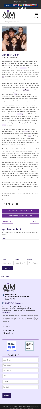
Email (17, 259)
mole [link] (3, 63)
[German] (21, 5)
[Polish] (33, 5)
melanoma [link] (23, 68)
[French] (18, 5)
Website (29, 259)
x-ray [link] (15, 94)
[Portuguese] (36, 5)
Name (4, 259)
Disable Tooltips (4, 276)
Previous (7, 222)
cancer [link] (4, 125)
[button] (36, 13)
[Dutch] (16, 5)
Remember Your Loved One (20, 215)
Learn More (6, 312)
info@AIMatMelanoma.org (14, 303)
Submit (6, 395)
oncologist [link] (26, 131)
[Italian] (23, 5)
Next (35, 222)
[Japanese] (26, 5)
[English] (13, 5)
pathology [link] (20, 114)
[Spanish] (31, 5)
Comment (5, 238)
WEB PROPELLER (28, 408)
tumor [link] (29, 136)
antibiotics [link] (26, 90)
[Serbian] (28, 5)
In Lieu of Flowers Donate (20, 211)
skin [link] (3, 76)
